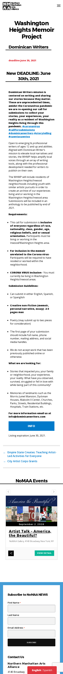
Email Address (16, 627)
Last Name (13, 615)
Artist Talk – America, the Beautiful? (30, 533)
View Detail (44, 553)
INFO (31, 426)
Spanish (47, 670)
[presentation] (8, 492)
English (36, 670)
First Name (14, 602)
